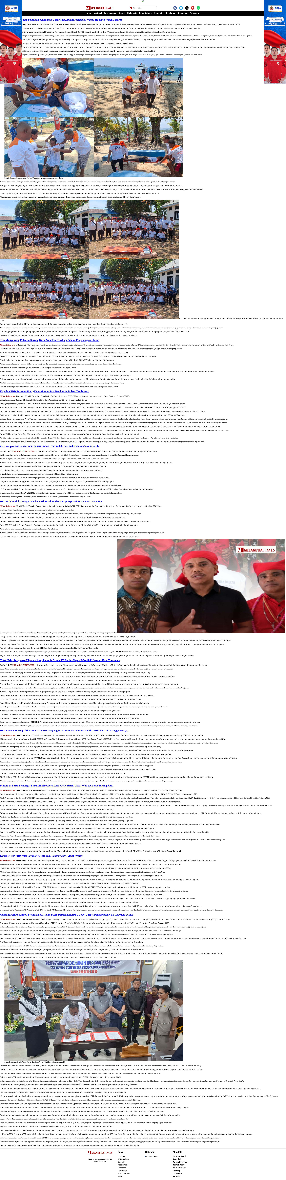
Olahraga (122, 1168)
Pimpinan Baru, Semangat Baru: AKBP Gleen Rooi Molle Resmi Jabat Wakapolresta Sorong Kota (56, 785)
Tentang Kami (179, 1156)
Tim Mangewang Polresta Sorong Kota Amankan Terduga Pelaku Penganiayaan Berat (49, 340)
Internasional (110, 13)
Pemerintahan (145, 13)
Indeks (121, 1176)
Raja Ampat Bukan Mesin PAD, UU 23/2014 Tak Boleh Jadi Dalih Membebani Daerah (49, 446)
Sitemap (176, 1171)
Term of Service (180, 1162)
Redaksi (176, 1176)
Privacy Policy (179, 1168)
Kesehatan (170, 13)
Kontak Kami (178, 1165)
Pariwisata (194, 13)
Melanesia (132, 13)
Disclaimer (177, 1174)
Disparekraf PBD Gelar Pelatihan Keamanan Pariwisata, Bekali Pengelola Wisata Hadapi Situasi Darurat (61, 19)
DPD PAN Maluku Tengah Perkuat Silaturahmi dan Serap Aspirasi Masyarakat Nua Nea (51, 501)
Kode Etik (177, 1159)
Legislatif (158, 13)
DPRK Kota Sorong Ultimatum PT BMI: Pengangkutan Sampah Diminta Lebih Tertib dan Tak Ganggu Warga (63, 730)
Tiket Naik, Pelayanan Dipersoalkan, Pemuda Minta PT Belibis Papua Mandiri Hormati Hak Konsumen (60, 660)
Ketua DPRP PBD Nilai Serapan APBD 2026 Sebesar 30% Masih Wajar (41, 855)
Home (88, 13)
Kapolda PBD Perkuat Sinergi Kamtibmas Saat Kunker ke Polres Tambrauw (44, 391)
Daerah (122, 13)
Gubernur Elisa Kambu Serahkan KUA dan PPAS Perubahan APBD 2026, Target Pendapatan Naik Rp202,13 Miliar (67, 914)
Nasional (98, 13)
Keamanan (182, 13)
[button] (155, 8)
